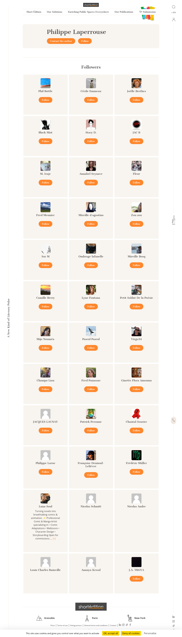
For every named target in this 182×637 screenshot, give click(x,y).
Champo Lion (45, 380)
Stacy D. (91, 132)
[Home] (91, 5)
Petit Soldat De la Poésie (136, 297)
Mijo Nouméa (45, 339)
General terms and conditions (96, 625)
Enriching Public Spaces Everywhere (88, 12)
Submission (149, 12)
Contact (113, 625)
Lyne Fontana (91, 297)
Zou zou (136, 215)
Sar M (45, 256)
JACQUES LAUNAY (45, 421)
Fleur (136, 173)
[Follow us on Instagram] (173, 621)
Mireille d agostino (91, 215)
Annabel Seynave (91, 173)
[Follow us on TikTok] (173, 626)
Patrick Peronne (91, 421)
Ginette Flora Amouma (136, 380)
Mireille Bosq (136, 256)
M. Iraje (45, 173)
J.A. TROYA (136, 570)
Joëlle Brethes (136, 91)
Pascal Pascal (91, 339)
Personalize (150, 633)
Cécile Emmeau (91, 91)
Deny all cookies (130, 633)
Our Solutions (54, 12)
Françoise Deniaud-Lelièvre (91, 464)
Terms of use (62, 625)
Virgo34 (136, 339)
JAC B (136, 132)
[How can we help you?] (173, 420)
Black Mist (45, 132)
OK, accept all (111, 633)
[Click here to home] (91, 607)
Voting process (76, 625)
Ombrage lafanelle (90, 256)
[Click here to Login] (173, 19)
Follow (85, 41)
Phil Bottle (45, 91)
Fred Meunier (45, 215)
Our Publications (124, 12)
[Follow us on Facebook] (130, 625)
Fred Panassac (91, 380)
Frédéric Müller (136, 463)
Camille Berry (45, 297)
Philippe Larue (45, 463)
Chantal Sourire (136, 421)
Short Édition (33, 12)
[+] (54, 538)
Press (52, 625)
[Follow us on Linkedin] (173, 617)
